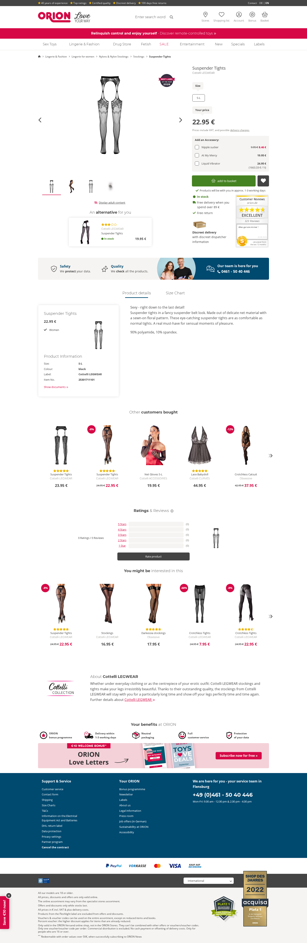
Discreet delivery (125, 3)
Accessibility (126, 832)
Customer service (52, 789)
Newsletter (126, 794)
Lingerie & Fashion (84, 44)
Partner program (52, 842)
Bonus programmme (132, 789)
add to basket (226, 181)
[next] (270, 455)
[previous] (36, 455)
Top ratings (79, 3)
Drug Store (122, 44)
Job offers (132, 821)
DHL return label (52, 826)
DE (261, 3)
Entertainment (192, 44)
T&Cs (45, 811)
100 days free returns (153, 3)
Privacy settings (51, 836)
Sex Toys (50, 44)
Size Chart (175, 293)
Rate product (153, 556)
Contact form (50, 794)
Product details (136, 293)
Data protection (51, 831)
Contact (252, 3)
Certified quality (100, 3)
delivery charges (239, 130)
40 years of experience (54, 3)
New (219, 44)
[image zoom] (110, 115)
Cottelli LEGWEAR (203, 72)
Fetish (146, 44)
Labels (259, 44)
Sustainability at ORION (133, 827)
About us (125, 805)
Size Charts (48, 805)
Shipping (47, 800)
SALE (164, 44)
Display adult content (112, 202)
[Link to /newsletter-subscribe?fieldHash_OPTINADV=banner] (153, 755)
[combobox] (140, 17)
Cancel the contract (55, 847)
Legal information (130, 811)
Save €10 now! (4, 912)
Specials (238, 44)
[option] (110, 115)
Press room (126, 816)
